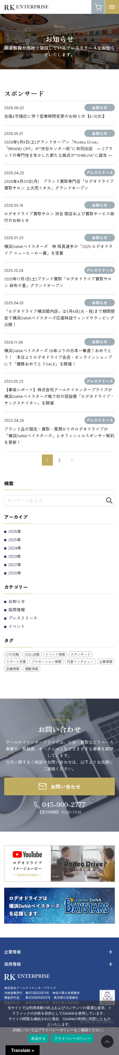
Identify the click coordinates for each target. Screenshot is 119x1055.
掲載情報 (31, 668)
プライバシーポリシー (72, 1038)
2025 (12, 539)
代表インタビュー (80, 661)
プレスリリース (22, 618)
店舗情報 (12, 668)
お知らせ (16, 601)
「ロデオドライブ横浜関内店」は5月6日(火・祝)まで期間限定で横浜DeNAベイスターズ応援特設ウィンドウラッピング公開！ (59, 317)
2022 (12, 564)
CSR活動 (12, 654)
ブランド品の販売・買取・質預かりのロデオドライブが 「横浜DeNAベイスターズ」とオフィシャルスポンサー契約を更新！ (59, 435)
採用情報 (16, 609)
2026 (12, 531)
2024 (12, 548)
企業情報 (105, 661)
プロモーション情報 (46, 661)
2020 (12, 573)
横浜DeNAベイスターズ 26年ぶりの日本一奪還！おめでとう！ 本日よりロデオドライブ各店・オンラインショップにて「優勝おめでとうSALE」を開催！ (58, 357)
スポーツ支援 (16, 661)
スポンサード (80, 654)
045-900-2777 (64, 804)
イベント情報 (55, 654)
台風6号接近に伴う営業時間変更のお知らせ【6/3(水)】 (55, 116)
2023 (12, 556)
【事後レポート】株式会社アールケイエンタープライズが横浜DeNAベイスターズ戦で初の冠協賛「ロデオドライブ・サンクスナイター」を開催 (59, 396)
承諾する (38, 1038)
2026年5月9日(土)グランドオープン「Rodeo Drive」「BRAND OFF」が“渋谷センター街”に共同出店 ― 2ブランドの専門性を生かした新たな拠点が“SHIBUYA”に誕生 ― (58, 148)
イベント (16, 626)
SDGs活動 (32, 654)
